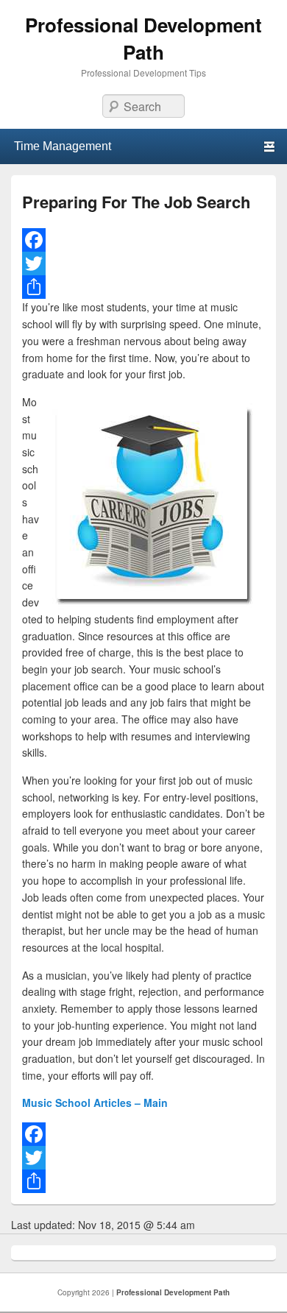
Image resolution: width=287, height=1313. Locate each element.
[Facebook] (143, 240)
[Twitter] (143, 263)
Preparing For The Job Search (136, 201)
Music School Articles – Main (95, 1102)
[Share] (143, 287)
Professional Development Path (143, 38)
